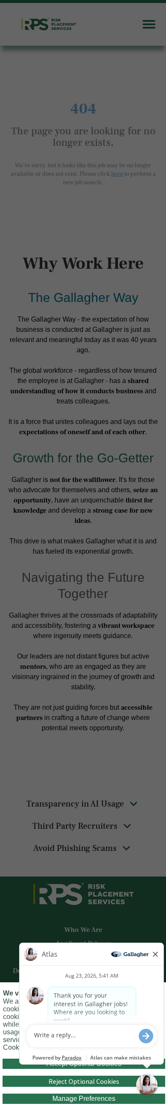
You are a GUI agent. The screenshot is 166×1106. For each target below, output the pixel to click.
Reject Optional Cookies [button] (84, 1081)
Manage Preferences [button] (83, 1098)
